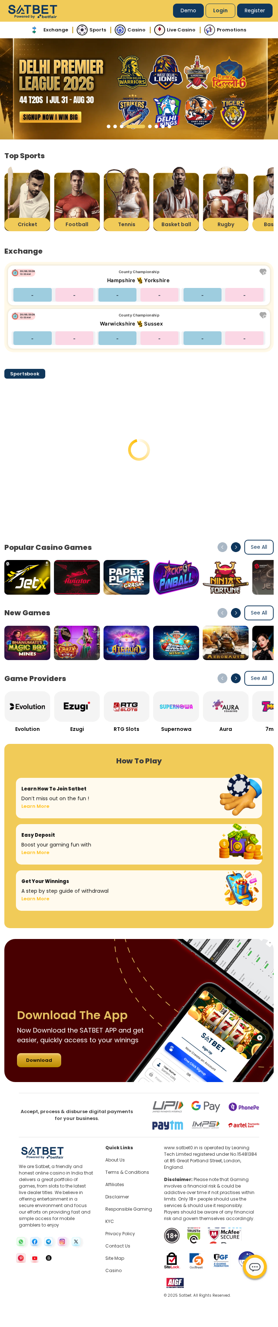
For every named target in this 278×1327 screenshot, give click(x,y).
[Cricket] (27, 198)
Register (255, 10)
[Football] (77, 198)
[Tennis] (126, 198)
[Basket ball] (176, 198)
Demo (188, 10)
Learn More (35, 806)
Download (39, 1060)
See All (259, 547)
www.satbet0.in (181, 1148)
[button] (108, 126)
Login (220, 10)
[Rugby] (226, 198)
